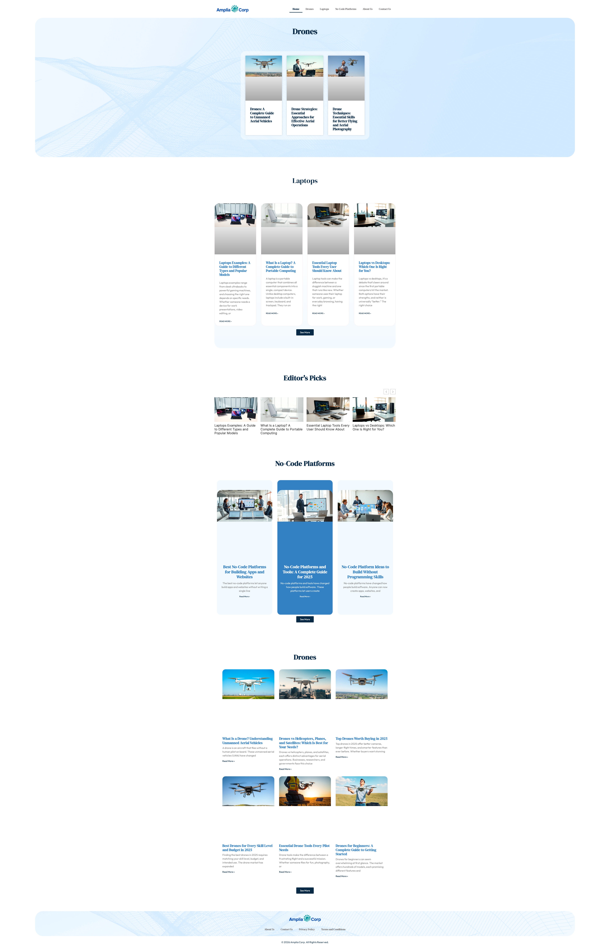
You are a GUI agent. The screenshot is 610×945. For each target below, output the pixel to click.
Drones (310, 9)
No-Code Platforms (345, 9)
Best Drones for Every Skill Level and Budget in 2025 (247, 847)
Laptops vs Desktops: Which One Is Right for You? (374, 266)
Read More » (225, 321)
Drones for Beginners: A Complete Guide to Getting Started (356, 849)
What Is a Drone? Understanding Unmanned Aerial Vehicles (247, 740)
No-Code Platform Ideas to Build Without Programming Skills (365, 571)
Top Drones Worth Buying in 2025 (361, 738)
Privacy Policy (307, 929)
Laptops (324, 9)
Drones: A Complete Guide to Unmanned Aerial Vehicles (262, 115)
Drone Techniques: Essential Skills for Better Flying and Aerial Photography (345, 119)
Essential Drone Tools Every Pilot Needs (304, 847)
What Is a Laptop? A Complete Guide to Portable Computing (281, 266)
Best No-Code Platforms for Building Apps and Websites (244, 571)
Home (296, 9)
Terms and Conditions (333, 929)
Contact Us (385, 9)
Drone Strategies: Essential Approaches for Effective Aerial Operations (304, 117)
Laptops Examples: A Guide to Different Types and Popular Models (234, 268)
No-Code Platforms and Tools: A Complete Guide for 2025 (305, 571)
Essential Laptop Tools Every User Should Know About (327, 266)
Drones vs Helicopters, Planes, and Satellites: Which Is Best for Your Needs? (303, 742)
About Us (368, 9)
